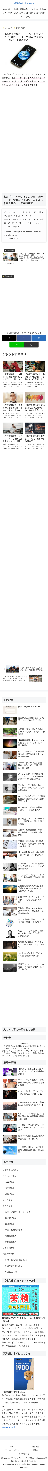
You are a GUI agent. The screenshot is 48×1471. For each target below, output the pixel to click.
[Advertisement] (24, 114)
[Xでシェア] (9, 338)
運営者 (35, 1450)
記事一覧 (35, 1447)
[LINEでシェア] (16, 344)
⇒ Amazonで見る (9, 1427)
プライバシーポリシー (12, 1450)
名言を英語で (9, 276)
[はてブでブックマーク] (39, 338)
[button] (31, 344)
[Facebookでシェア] (24, 338)
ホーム (12, 1447)
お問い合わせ (24, 1454)
